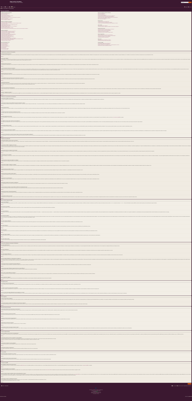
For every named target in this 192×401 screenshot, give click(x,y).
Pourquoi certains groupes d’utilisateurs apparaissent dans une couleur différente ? (108, 17)
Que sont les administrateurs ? (101, 13)
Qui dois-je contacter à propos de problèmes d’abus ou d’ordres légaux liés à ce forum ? (108, 44)
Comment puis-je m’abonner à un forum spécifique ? (104, 36)
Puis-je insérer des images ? (4, 45)
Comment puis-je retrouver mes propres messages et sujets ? (105, 32)
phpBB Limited (23, 365)
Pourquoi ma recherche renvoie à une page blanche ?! (104, 30)
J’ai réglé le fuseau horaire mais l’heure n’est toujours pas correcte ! (9, 24)
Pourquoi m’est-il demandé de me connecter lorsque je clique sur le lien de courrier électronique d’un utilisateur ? (14, 28)
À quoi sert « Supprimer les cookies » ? (6, 19)
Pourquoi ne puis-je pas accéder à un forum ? (6, 35)
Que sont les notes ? (3, 47)
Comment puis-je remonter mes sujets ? (6, 40)
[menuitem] (7, 7)
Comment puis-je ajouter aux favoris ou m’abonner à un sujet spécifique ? (107, 35)
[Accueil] (5, 3)
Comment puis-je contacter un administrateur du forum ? (105, 45)
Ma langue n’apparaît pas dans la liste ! (5, 25)
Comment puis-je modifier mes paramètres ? (6, 22)
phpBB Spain (190, 396)
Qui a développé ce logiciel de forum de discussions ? (104, 43)
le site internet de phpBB (116, 117)
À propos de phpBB (85, 365)
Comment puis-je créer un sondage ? (5, 33)
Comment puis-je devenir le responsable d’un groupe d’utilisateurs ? (106, 16)
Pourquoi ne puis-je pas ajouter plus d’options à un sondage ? (8, 34)
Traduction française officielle (95, 390)
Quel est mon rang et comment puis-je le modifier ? (7, 27)
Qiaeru (99, 390)
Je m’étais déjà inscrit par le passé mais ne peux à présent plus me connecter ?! (10, 17)
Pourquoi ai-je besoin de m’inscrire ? (5, 13)
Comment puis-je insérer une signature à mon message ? (8, 32)
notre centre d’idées (49, 369)
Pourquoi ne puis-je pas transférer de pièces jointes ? (7, 36)
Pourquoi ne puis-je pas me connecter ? (6, 16)
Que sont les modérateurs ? (101, 14)
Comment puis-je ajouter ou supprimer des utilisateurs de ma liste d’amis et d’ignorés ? (108, 26)
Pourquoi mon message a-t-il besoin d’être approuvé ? (7, 39)
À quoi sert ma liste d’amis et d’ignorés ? (103, 25)
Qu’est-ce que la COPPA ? (4, 14)
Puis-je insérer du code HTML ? (5, 43)
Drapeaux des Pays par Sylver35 (95, 392)
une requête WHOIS (77, 374)
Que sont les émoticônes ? (4, 44)
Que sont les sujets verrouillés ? (5, 48)
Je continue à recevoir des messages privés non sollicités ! (105, 22)
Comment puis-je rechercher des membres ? (103, 31)
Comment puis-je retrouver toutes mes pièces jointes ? (104, 40)
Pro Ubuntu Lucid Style (3, 396)
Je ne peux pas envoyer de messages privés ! (103, 21)
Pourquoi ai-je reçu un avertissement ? (5, 37)
